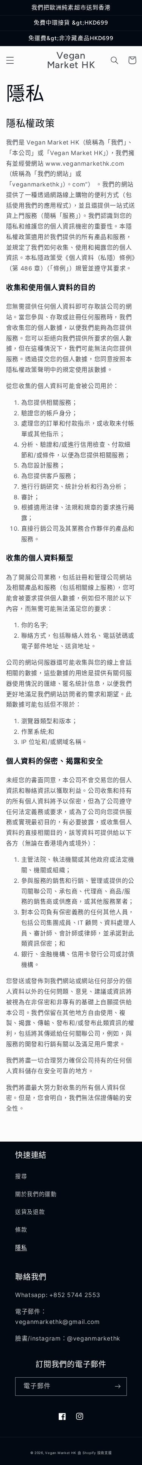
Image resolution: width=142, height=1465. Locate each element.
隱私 (21, 1247)
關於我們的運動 (35, 1194)
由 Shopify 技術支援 (95, 1453)
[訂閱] (117, 1386)
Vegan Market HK (60, 1453)
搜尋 (21, 1176)
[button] (10, 60)
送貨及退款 (30, 1212)
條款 (21, 1229)
